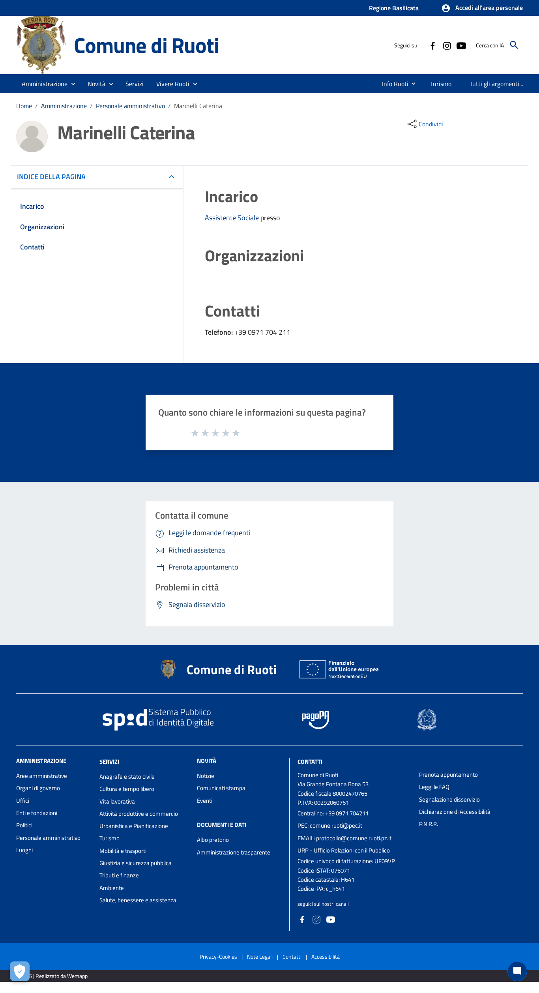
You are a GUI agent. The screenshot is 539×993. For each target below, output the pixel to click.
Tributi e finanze (119, 875)
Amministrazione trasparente (233, 852)
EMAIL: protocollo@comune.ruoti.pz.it (344, 838)
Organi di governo (38, 788)
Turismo (109, 838)
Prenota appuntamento (448, 774)
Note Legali (260, 956)
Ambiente (111, 887)
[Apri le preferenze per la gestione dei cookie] (20, 971)
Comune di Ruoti (146, 44)
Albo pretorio (213, 839)
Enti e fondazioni (36, 812)
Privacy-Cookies (218, 956)
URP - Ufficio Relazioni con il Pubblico (344, 850)
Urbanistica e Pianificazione (133, 825)
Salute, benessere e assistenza (137, 900)
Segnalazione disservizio (449, 799)
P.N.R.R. (428, 823)
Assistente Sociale (232, 217)
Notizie (205, 775)
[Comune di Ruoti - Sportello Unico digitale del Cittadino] (41, 44)
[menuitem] (392, 84)
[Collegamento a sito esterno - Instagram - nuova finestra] (446, 45)
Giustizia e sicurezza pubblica (135, 862)
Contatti (310, 761)
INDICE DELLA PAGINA (51, 176)
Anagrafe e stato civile (127, 776)
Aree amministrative (41, 775)
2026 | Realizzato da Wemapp (53, 976)
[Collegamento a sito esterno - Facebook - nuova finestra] (432, 45)
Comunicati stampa (221, 788)
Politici (24, 825)
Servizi (109, 761)
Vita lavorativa (117, 801)
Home (24, 106)
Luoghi (24, 849)
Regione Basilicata (394, 8)
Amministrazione (64, 106)
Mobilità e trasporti (122, 850)
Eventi (204, 800)
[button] (482, 8)
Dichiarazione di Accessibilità (454, 811)
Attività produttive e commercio (138, 813)
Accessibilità (325, 956)
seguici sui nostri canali (323, 904)
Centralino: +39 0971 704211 (333, 813)
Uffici (22, 800)
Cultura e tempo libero (126, 788)
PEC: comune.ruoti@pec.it (330, 825)
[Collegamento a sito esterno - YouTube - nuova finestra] (461, 45)
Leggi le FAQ (434, 786)
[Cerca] (514, 45)
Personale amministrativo (130, 106)
